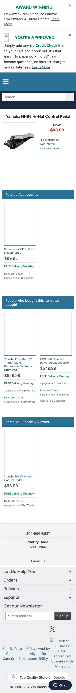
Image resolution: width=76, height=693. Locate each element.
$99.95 (11, 258)
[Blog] (9, 631)
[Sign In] (62, 82)
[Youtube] (67, 631)
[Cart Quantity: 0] (54, 82)
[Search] (69, 97)
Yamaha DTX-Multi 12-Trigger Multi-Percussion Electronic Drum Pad (18, 364)
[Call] (69, 82)
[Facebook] (23, 631)
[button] (5, 81)
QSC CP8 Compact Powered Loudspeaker (55, 360)
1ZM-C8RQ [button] (38, 544)
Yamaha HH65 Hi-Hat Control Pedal (18, 478)
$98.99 (11, 486)
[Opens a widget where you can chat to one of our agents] (60, 685)
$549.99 (48, 368)
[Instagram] (38, 631)
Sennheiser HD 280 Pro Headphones (19, 250)
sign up (62, 616)
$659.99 (12, 375)
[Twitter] (52, 631)
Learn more (41, 67)
